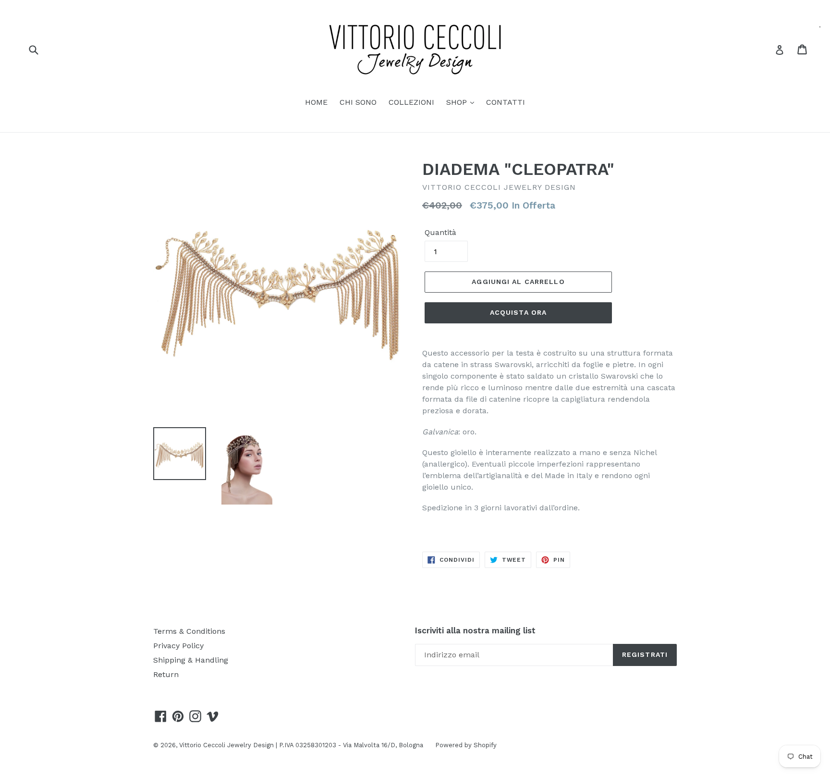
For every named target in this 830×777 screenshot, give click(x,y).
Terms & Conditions (189, 631)
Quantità (440, 232)
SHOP (457, 102)
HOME (316, 102)
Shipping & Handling (190, 660)
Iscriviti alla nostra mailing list (475, 630)
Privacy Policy (178, 645)
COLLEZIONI (411, 102)
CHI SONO (358, 102)
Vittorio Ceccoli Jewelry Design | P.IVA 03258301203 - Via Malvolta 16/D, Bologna (301, 745)
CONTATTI (505, 102)
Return (166, 674)
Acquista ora (518, 312)
